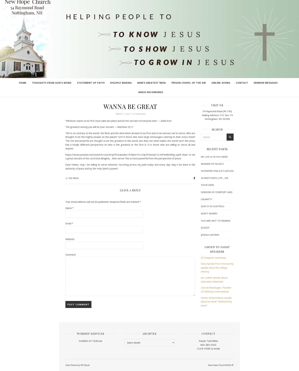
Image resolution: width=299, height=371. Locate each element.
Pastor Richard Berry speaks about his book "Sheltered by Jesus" (216, 301)
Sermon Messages (266, 82)
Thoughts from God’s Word (51, 82)
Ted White (74, 178)
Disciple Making (121, 82)
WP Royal (85, 365)
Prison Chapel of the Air (189, 82)
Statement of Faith (91, 82)
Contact (242, 82)
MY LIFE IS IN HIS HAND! (214, 156)
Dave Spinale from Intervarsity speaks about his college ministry (217, 267)
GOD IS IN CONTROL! (212, 206)
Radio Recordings (150, 92)
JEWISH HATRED (210, 234)
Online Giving (220, 82)
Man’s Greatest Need (151, 82)
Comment (70, 254)
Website (69, 239)
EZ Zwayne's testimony (213, 257)
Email (69, 223)
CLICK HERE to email (208, 348)
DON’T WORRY (209, 213)
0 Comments (138, 113)
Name (69, 208)
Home (22, 82)
